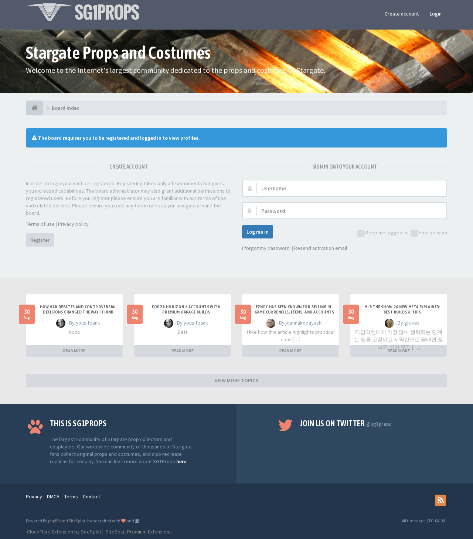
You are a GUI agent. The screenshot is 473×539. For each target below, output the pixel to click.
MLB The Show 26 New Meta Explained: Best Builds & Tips (402, 309)
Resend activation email (320, 248)
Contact (91, 496)
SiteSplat (77, 520)
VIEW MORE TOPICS (236, 380)
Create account (402, 13)
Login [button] (436, 13)
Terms (71, 496)
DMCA (53, 496)
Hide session (433, 232)
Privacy (34, 496)
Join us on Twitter (345, 423)
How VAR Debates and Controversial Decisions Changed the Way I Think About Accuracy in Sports (78, 312)
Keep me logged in (386, 232)
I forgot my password (266, 248)
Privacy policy (73, 224)
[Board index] (34, 108)
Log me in (257, 231)
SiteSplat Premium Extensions (138, 531)
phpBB (53, 520)
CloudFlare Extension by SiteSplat (63, 531)
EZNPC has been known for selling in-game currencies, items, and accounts (294, 309)
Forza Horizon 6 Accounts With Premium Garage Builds (186, 309)
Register (40, 240)
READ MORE (74, 350)
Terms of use (40, 224)
